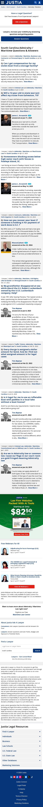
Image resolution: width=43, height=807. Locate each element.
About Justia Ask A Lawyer (12, 622)
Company (21, 789)
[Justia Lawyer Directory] (31, 777)
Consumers (5, 626)
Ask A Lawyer (11, 7)
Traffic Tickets (19, 344)
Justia (3, 7)
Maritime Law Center (21, 615)
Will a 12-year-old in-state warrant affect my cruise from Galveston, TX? (20, 94)
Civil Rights (34, 278)
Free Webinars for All (10, 544)
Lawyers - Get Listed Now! (21, 657)
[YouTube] (14, 777)
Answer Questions (21, 39)
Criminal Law (19, 88)
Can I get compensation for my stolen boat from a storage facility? (19, 64)
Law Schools (7, 746)
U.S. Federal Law (9, 751)
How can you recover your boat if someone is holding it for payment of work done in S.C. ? (20, 222)
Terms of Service (21, 796)
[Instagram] (20, 777)
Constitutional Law (8, 448)
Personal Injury (16, 58)
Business (6, 741)
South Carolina (21, 7)
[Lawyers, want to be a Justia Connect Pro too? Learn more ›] (29, 115)
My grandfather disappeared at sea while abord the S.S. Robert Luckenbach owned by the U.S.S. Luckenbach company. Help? (21, 289)
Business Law (36, 56)
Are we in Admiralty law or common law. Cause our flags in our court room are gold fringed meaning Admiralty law (21, 457)
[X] (29, 777)
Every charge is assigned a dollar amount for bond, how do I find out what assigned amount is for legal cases (19, 353)
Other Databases (9, 760)
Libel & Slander (6, 281)
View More (28, 81)
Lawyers (4, 632)
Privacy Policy (21, 799)
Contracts (4, 58)
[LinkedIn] (11, 777)
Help (21, 792)
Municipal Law (9, 346)
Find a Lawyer (7, 641)
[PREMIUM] (6, 119)
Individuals (7, 736)
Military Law (22, 448)
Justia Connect (21, 782)
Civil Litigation (6, 217)
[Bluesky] (26, 777)
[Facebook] (17, 777)
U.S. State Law (8, 755)
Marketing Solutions (11, 765)
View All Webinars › (21, 587)
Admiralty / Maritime (22, 56)
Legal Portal (21, 785)
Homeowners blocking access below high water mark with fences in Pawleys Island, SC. (20, 159)
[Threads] (23, 777)
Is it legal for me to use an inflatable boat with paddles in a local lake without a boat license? (21, 399)
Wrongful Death (20, 281)
